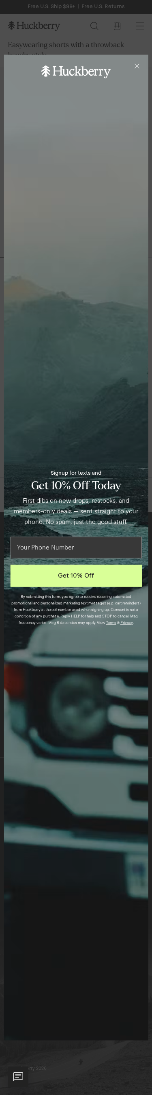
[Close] (137, 66)
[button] (18, 1077)
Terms (111, 622)
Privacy (126, 622)
